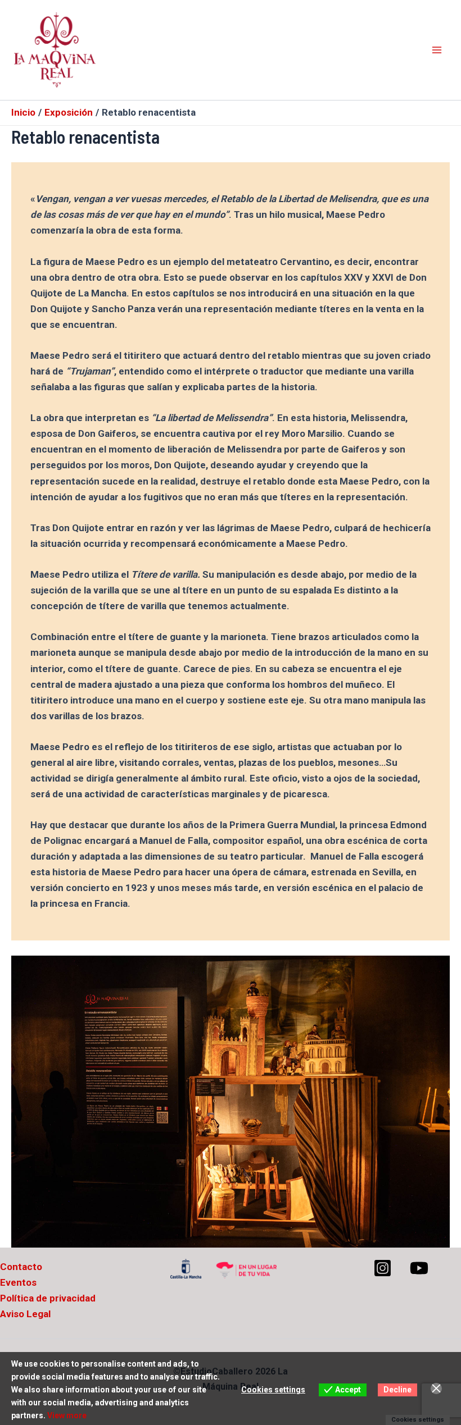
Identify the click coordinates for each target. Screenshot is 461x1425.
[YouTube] (419, 1268)
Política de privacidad (48, 1298)
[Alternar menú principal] (437, 50)
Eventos (18, 1282)
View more (67, 1415)
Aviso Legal (25, 1313)
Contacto (21, 1266)
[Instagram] (382, 1268)
